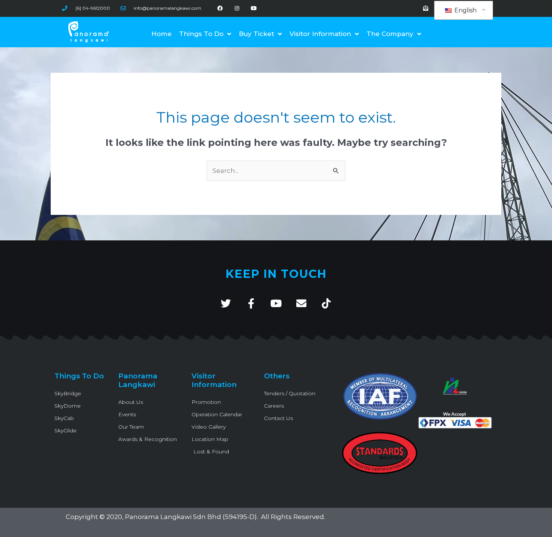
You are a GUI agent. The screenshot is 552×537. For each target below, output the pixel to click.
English (465, 10)
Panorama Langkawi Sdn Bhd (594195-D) (191, 516)
